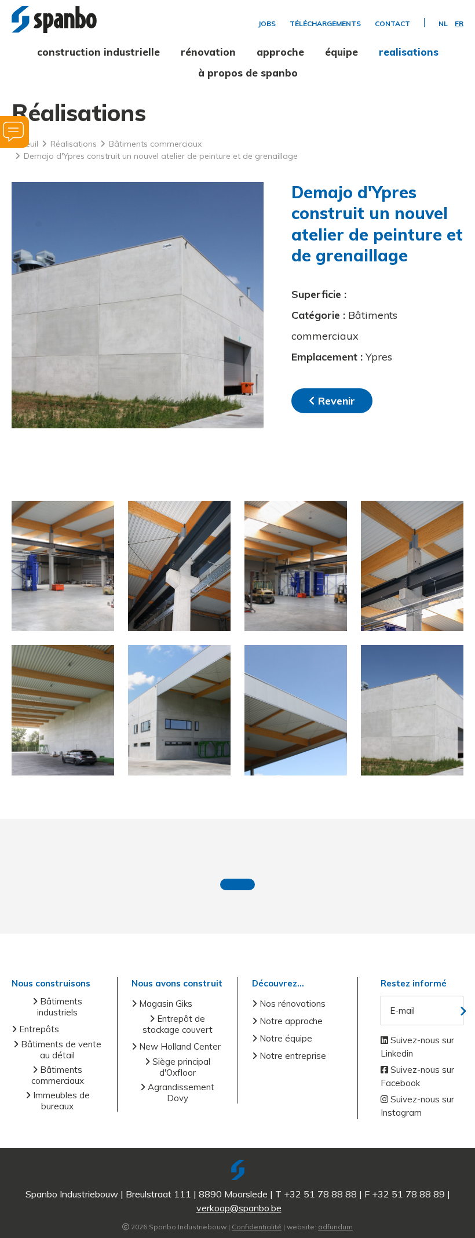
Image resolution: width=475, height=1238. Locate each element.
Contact (392, 23)
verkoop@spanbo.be (239, 1208)
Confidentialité (257, 1226)
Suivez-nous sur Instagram (417, 1106)
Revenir (335, 400)
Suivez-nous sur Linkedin (417, 1047)
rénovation (208, 52)
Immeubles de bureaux (60, 1101)
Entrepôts (38, 1029)
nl (443, 23)
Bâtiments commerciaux (57, 1075)
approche (280, 52)
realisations (409, 52)
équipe (341, 52)
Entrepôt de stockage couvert (177, 1024)
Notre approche (290, 1020)
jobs (267, 23)
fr (459, 23)
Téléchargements (325, 23)
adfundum (335, 1226)
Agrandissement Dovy (179, 1093)
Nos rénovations (291, 1003)
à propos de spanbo (248, 73)
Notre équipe (284, 1038)
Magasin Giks (164, 1003)
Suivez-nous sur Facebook (417, 1076)
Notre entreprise (291, 1055)
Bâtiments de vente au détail (60, 1050)
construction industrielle (98, 52)
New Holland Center (179, 1046)
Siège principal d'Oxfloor (180, 1067)
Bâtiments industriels (59, 1007)
